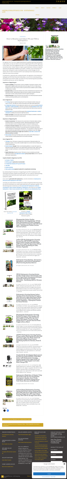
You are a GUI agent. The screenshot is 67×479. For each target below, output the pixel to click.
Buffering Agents (8, 111)
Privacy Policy (53, 476)
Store (42, 8)
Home (37, 8)
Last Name (53, 459)
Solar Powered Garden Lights (24, 434)
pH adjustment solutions (20, 153)
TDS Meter (7, 141)
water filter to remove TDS (34, 131)
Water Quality (8, 134)
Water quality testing (9, 169)
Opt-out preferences (46, 476)
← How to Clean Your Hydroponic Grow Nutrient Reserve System (17, 419)
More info (31, 229)
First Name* (53, 454)
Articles (54, 8)
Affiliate (37, 15)
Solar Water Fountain (6, 460)
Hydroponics (23, 36)
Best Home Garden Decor (7, 466)
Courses (48, 8)
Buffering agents (8, 161)
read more (20, 236)
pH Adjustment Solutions (10, 105)
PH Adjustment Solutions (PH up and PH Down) (15, 163)
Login (60, 8)
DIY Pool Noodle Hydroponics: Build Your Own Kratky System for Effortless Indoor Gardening (41, 446)
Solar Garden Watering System (25, 442)
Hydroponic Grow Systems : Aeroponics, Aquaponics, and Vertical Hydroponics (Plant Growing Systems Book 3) (29, 261)
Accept (49, 473)
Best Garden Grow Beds (7, 444)
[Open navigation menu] (2, 476)
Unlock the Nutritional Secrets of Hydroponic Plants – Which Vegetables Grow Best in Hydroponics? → (21, 425)
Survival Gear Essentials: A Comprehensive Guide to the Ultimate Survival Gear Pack (41, 437)
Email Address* (54, 449)
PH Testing (7, 101)
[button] (64, 464)
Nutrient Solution (8, 146)
